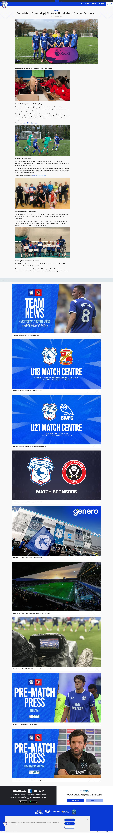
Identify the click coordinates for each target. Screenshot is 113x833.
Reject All (69, 823)
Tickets (52, 1)
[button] (5, 824)
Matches (87, 4)
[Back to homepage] (4, 4)
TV (82, 4)
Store (61, 1)
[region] (47, 823)
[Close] (87, 819)
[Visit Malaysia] (39, 812)
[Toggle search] (107, 4)
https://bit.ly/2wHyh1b (30, 123)
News (94, 4)
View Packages (75, 800)
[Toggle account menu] (111, 4)
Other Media (109, 831)
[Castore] (47, 811)
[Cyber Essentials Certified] (74, 811)
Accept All (69, 819)
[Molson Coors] (65, 812)
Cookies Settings (69, 827)
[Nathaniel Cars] (56, 812)
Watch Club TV (94, 800)
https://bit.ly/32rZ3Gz (39, 175)
